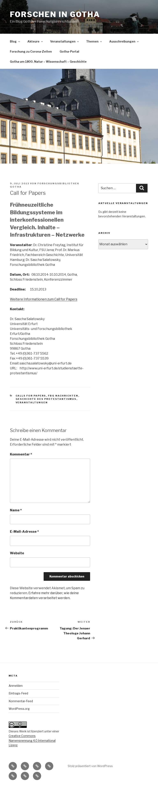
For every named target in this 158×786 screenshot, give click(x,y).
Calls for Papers (31, 395)
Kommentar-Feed (21, 701)
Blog (13, 41)
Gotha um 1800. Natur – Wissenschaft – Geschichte (48, 61)
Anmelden (16, 685)
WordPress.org (19, 708)
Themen (92, 41)
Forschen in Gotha (55, 14)
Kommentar (21, 454)
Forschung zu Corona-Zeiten (31, 51)
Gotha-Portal (69, 51)
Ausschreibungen (122, 41)
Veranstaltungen (63, 41)
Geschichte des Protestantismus (46, 399)
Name (16, 510)
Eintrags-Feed (18, 693)
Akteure (33, 41)
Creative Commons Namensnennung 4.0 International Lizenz (32, 740)
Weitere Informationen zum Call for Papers (43, 299)
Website (17, 553)
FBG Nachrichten (63, 395)
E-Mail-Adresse (24, 532)
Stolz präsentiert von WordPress (90, 766)
